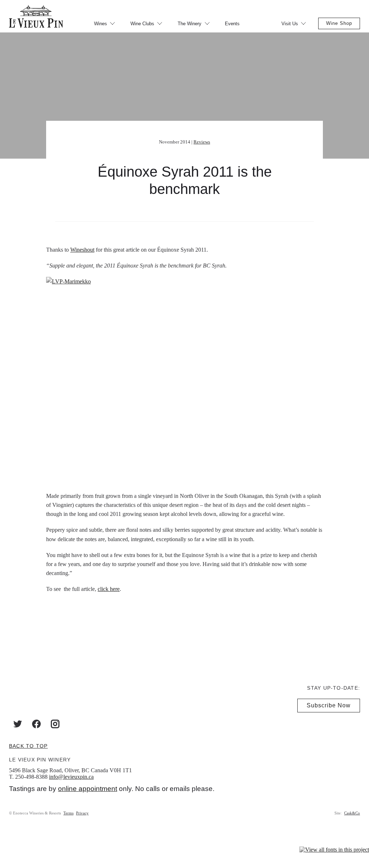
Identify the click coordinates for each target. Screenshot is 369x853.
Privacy (82, 813)
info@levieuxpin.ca (71, 777)
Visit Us (289, 23)
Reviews (202, 142)
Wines (100, 23)
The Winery (189, 23)
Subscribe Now (329, 705)
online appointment (87, 788)
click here (109, 589)
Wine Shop (339, 23)
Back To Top (28, 746)
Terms (68, 813)
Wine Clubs (142, 23)
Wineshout (82, 250)
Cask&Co (352, 813)
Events (232, 23)
